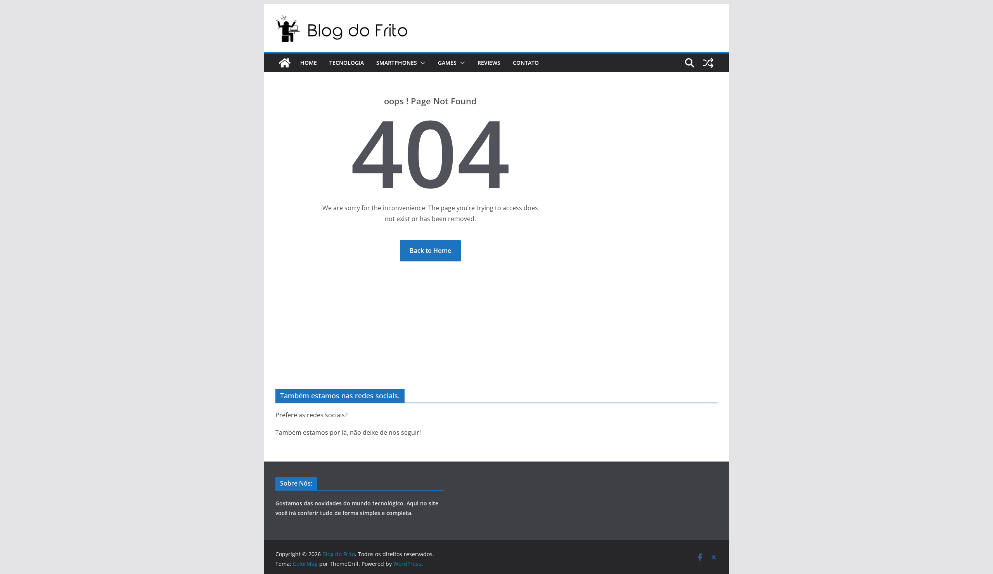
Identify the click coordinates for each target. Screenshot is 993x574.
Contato (526, 62)
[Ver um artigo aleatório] (708, 63)
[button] (421, 62)
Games (447, 62)
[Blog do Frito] (284, 63)
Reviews (488, 62)
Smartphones (396, 62)
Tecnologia (346, 62)
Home (308, 62)
